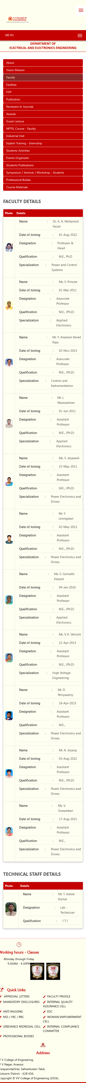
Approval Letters (16, 996)
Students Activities (18, 150)
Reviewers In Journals (19, 107)
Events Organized (17, 158)
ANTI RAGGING (13, 1011)
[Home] (18, 16)
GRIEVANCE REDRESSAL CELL (22, 1026)
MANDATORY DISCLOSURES (21, 1002)
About (10, 63)
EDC (50, 1011)
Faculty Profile (58, 996)
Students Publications (20, 165)
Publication (13, 99)
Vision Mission (15, 70)
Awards (11, 114)
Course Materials (17, 187)
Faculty (10, 77)
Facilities (11, 85)
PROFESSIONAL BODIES (18, 1036)
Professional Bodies (18, 180)
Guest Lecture (15, 121)
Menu (9, 35)
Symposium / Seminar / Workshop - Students (35, 172)
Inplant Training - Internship (24, 143)
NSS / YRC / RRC (13, 1017)
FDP (8, 92)
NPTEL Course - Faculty (21, 128)
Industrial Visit (15, 136)
